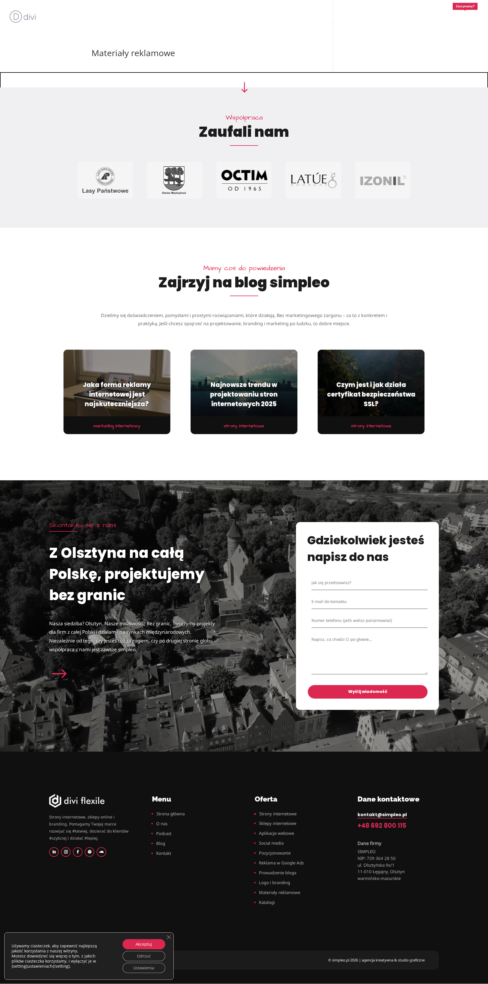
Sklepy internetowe (277, 823)
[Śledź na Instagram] (66, 852)
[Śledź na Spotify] (89, 852)
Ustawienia (143, 967)
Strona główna (170, 813)
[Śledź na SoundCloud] (101, 852)
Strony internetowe (278, 813)
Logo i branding (274, 882)
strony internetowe (244, 426)
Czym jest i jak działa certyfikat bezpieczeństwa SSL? (371, 394)
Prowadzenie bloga (277, 872)
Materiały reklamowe (279, 892)
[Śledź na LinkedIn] (54, 852)
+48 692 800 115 (382, 825)
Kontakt (163, 853)
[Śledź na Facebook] (77, 852)
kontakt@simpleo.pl (382, 814)
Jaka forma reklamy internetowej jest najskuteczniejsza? (117, 394)
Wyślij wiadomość (367, 691)
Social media (271, 843)
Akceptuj (144, 944)
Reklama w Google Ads (281, 863)
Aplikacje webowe (276, 833)
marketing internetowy (116, 426)
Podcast (163, 833)
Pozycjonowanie (275, 853)
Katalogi (267, 902)
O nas (161, 823)
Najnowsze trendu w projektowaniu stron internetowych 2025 (244, 394)
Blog (160, 843)
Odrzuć (144, 956)
